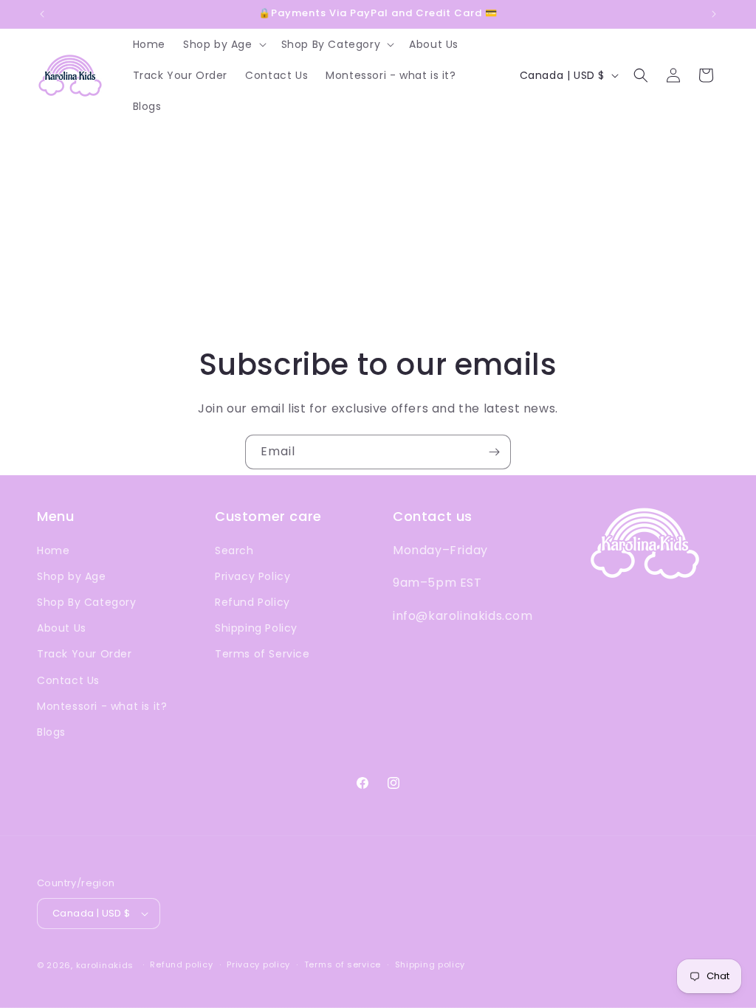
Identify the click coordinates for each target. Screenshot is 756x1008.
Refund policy (181, 964)
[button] (223, 44)
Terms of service (342, 964)
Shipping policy (430, 964)
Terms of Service (262, 653)
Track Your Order (84, 653)
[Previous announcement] (42, 14)
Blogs (51, 732)
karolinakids (105, 965)
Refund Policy (252, 602)
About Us (61, 628)
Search (234, 550)
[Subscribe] (494, 452)
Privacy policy (258, 964)
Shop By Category (87, 602)
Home (53, 550)
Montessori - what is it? (102, 706)
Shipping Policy (256, 628)
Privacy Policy (252, 576)
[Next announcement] (714, 14)
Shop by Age (71, 576)
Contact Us (68, 680)
